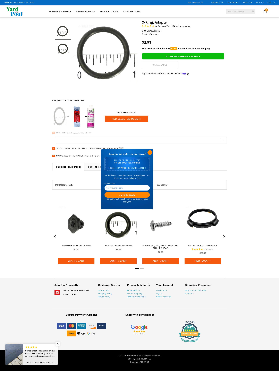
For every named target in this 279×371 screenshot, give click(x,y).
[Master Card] (71, 326)
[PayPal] (101, 326)
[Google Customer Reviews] (139, 329)
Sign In (259, 3)
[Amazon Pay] (71, 333)
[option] (51, 2)
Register (271, 3)
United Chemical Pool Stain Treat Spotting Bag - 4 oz (87, 148)
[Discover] (91, 326)
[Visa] (61, 326)
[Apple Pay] (81, 333)
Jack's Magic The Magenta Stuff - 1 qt (78, 156)
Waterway (153, 34)
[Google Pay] (91, 333)
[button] (148, 26)
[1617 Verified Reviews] (139, 343)
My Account (248, 3)
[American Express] (81, 326)
